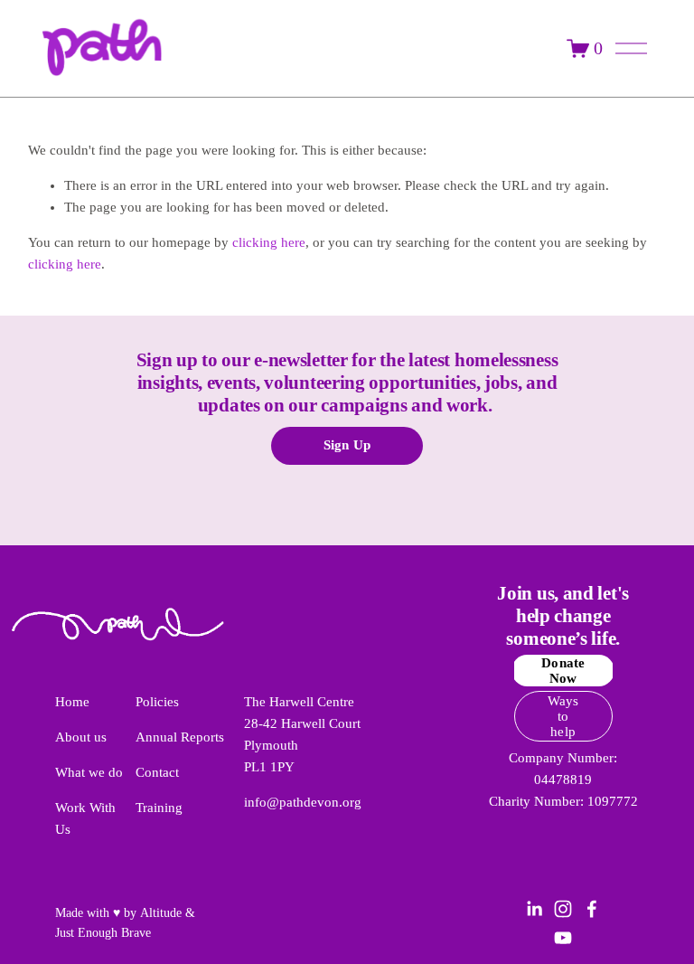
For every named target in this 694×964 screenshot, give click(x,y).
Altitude (161, 913)
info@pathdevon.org (302, 802)
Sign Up (347, 445)
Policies (157, 702)
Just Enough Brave (103, 933)
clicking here (268, 242)
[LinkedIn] (534, 909)
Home (72, 702)
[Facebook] (592, 909)
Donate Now (563, 670)
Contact (157, 772)
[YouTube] (563, 938)
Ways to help (563, 716)
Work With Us (85, 818)
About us (81, 737)
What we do (89, 772)
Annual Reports (180, 737)
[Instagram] (563, 909)
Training (159, 807)
